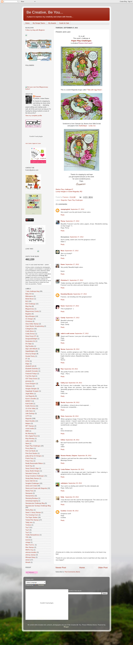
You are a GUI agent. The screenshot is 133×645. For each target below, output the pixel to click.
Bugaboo (28, 314)
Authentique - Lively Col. (87, 126)
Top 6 (27, 532)
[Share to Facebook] (90, 197)
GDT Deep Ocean (31, 378)
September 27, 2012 (77, 209)
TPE (26, 537)
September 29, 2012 (75, 483)
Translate (41, 585)
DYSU (27, 361)
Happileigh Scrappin (32, 391)
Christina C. (65, 280)
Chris (62, 416)
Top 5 (27, 530)
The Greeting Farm (31, 515)
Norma (63, 349)
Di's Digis (28, 343)
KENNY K (28, 401)
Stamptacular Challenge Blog (35, 503)
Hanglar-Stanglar (31, 388)
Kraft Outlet (29, 403)
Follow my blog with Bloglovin (35, 30)
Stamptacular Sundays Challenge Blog (38, 506)
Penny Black (29, 448)
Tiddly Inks (28, 522)
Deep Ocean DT (30, 336)
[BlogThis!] (86, 197)
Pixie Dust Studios (31, 453)
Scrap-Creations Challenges (34, 476)
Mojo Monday (29, 438)
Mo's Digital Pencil (31, 436)
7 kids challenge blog (32, 291)
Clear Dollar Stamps (32, 324)
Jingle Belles (29, 393)
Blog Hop (28, 306)
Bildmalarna (29, 296)
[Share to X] (88, 197)
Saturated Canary (31, 473)
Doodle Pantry (30, 356)
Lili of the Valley (30, 408)
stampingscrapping (31, 501)
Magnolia (64, 200)
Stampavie (28, 493)
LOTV (27, 416)
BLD (26, 301)
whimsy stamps (30, 555)
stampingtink (65, 209)
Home (27, 23)
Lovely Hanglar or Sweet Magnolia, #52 (69, 191)
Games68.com (53, 618)
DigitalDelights (30, 351)
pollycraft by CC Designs (33, 456)
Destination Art (30, 341)
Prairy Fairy (29, 461)
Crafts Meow (29, 331)
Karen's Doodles (30, 398)
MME (27, 431)
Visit (33, 143)
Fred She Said (30, 376)
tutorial (27, 540)
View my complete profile (33, 115)
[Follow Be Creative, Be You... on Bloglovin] (31, 573)
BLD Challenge (30, 304)
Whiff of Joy (29, 550)
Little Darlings (29, 413)
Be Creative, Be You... (44, 12)
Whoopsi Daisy (30, 557)
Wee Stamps (29, 547)
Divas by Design (30, 353)
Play (46, 618)
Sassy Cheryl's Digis (32, 468)
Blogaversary (29, 309)
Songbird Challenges (32, 483)
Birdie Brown (29, 299)
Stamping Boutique (31, 498)
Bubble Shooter (40, 618)
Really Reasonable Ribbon (34, 463)
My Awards (52, 23)
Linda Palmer (65, 469)
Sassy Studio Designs (32, 471)
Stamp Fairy (29, 491)
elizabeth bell (29, 366)
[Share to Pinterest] (92, 197)
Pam (62, 369)
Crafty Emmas (30, 333)
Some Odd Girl (30, 481)
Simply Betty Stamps (32, 478)
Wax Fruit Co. (29, 545)
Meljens (28, 423)
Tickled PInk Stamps (32, 520)
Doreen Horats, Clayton (69, 455)
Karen (63, 264)
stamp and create (31, 486)
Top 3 (27, 527)
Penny (63, 221)
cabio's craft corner (67, 333)
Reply (62, 215)
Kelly (63, 497)
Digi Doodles (29, 346)
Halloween (28, 386)
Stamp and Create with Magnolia (36, 488)
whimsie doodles (30, 552)
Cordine (63, 511)
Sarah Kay (28, 466)
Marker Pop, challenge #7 (64, 189)
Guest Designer (30, 383)
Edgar (27, 363)
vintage (27, 542)
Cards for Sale (64, 23)
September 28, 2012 (72, 349)
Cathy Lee (64, 383)
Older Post (103, 567)
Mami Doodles (30, 421)
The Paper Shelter (31, 517)
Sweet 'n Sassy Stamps (33, 512)
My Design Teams (39, 23)
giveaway (28, 381)
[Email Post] (80, 197)
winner (27, 560)
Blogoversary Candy (32, 311)
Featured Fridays (31, 373)
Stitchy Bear (29, 510)
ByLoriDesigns (30, 316)
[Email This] (84, 197)
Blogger (66, 627)
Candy (63, 317)
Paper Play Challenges (81, 41)
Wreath (27, 562)
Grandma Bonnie (67, 294)
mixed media (29, 428)
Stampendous (30, 496)
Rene (62, 250)
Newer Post (61, 567)
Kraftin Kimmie (30, 406)
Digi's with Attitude (31, 348)
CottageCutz (29, 328)
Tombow (28, 525)
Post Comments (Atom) (72, 572)
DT (26, 358)
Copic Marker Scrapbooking (34, 326)
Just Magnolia (30, 396)
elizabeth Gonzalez (31, 371)
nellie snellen (29, 441)
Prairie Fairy (29, 458)
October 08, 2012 (72, 511)
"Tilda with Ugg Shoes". (94, 90)
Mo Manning (29, 433)
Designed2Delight (31, 338)
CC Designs (29, 319)
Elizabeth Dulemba (31, 368)
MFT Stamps (29, 426)
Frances (38, 96)
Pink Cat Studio (30, 451)
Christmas (28, 321)
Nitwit (27, 443)
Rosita (63, 402)
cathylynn (64, 483)
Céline (63, 440)
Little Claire (29, 411)
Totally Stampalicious (32, 535)
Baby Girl (28, 294)
